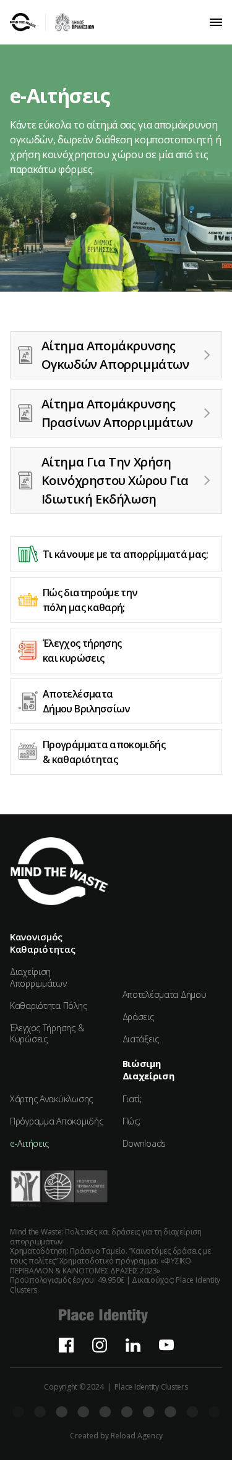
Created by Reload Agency (116, 1436)
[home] (52, 22)
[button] (216, 22)
